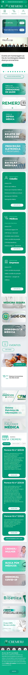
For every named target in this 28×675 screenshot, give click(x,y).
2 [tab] (6, 71)
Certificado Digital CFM (11, 230)
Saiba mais (19, 365)
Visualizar (14, 475)
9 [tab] (22, 71)
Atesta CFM (8, 183)
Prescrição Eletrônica (11, 223)
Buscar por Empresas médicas (13, 190)
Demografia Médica (10, 199)
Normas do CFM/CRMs (11, 196)
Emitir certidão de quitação (12, 239)
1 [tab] (3, 71)
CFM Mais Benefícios (10, 243)
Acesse (22, 23)
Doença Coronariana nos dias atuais (16, 377)
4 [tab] (10, 71)
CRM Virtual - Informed (11, 233)
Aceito (14, 671)
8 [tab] (20, 71)
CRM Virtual (17, 205)
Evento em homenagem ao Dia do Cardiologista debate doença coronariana (13, 58)
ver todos (8, 350)
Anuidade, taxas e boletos (12, 236)
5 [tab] (13, 71)
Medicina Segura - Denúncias (13, 246)
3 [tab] (8, 71)
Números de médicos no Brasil (13, 193)
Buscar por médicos (10, 187)
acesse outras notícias (14, 76)
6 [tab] (15, 71)
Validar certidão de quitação (13, 274)
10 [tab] (24, 71)
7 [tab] (17, 71)
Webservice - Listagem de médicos (12, 278)
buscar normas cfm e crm (14, 539)
